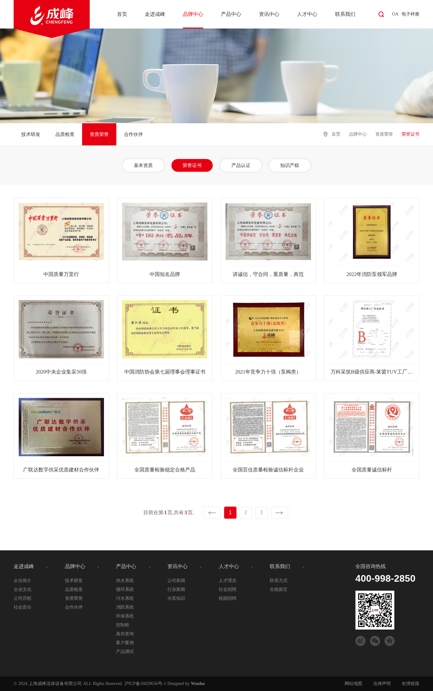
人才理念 (227, 580)
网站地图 (353, 683)
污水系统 (125, 598)
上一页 (212, 513)
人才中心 (307, 14)
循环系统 (125, 589)
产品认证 (240, 165)
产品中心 (231, 14)
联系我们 (345, 14)
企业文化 (22, 589)
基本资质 (143, 165)
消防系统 (125, 607)
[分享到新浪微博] (360, 641)
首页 (122, 14)
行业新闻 (176, 589)
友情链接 (410, 683)
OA (395, 14)
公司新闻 (176, 580)
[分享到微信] (375, 641)
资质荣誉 (99, 134)
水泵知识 (176, 598)
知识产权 (289, 165)
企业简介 (22, 580)
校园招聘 (227, 598)
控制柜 (122, 625)
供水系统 (125, 580)
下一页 (279, 513)
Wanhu (198, 683)
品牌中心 (193, 14)
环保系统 (125, 616)
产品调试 (125, 651)
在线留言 (279, 589)
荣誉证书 (192, 165)
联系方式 (279, 580)
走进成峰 (155, 14)
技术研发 (30, 134)
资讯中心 (269, 14)
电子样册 (410, 14)
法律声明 (382, 683)
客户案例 (125, 642)
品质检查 (64, 134)
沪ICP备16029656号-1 (145, 683)
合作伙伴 (133, 134)
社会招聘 (227, 589)
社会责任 (22, 607)
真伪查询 (125, 633)
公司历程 (22, 598)
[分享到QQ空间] (390, 641)
